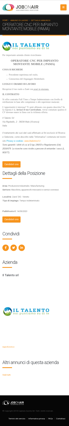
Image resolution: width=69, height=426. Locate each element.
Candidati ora (11, 164)
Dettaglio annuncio (40, 20)
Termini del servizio (17, 418)
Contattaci (60, 418)
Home (5, 20)
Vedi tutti (6, 375)
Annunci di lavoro (19, 20)
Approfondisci (8, 347)
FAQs (50, 418)
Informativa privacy (36, 418)
